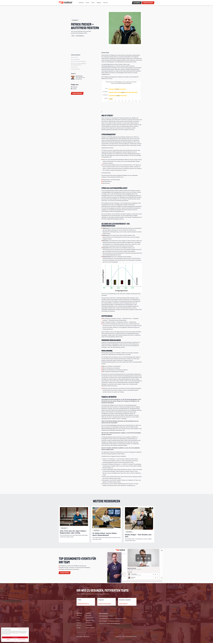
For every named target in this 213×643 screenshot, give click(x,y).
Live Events (88, 615)
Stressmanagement (75, 59)
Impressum (118, 636)
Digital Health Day (90, 627)
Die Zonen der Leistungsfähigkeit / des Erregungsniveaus (78, 64)
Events (87, 2)
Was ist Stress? (74, 57)
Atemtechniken (74, 67)
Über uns (105, 2)
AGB (123, 636)
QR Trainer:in (89, 622)
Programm (148, 2)
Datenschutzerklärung (130, 636)
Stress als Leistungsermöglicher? (78, 61)
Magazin (99, 2)
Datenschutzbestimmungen (23, 628)
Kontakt (78, 627)
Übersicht (81, 2)
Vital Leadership (90, 620)
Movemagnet (89, 625)
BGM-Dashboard (137, 2)
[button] (67, 3)
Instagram (74, 87)
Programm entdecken (64, 572)
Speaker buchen (90, 617)
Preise (93, 2)
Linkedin (74, 89)
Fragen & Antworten (75, 69)
